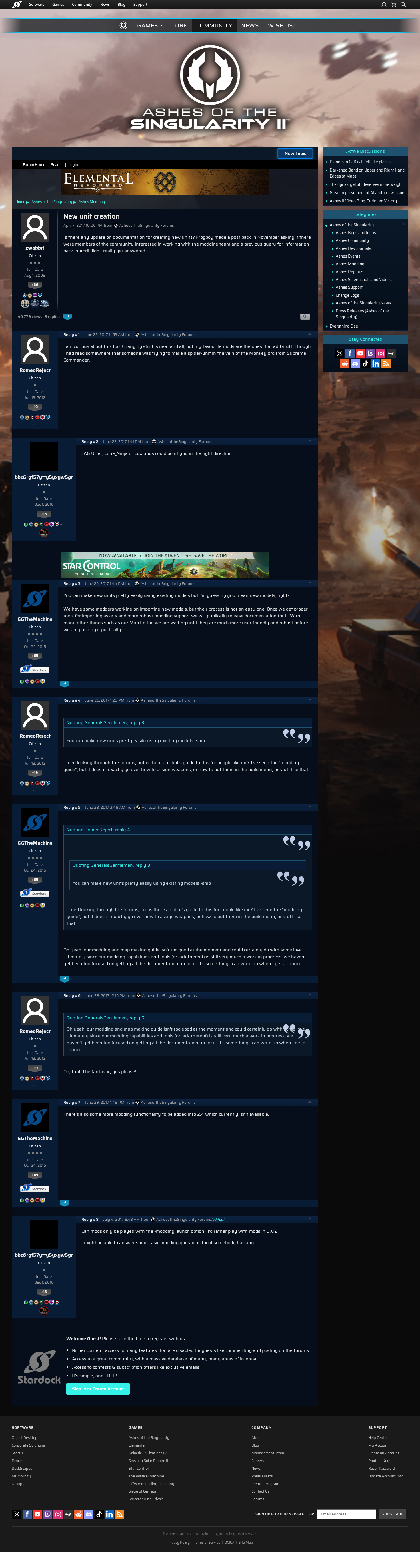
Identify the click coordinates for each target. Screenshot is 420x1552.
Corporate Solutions (28, 1445)
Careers (257, 1461)
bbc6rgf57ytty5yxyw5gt (44, 477)
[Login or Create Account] (384, 4)
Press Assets (262, 1476)
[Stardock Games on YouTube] (360, 353)
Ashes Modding (92, 201)
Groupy (18, 1484)
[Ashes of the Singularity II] (210, 86)
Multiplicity (21, 1476)
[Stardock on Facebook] (350, 353)
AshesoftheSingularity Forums (146, 225)
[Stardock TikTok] (365, 363)
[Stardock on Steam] (391, 353)
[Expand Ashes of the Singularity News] (333, 303)
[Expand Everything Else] (327, 326)
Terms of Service (207, 1542)
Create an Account (383, 1453)
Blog (121, 4)
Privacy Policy (178, 1542)
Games (58, 4)
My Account (378, 1445)
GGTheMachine (35, 619)
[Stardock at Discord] (355, 363)
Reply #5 (71, 807)
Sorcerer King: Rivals (146, 1499)
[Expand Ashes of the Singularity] (326, 226)
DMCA (229, 1542)
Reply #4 (72, 700)
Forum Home (34, 165)
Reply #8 (90, 1219)
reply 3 (136, 722)
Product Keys (379, 1461)
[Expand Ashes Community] (333, 241)
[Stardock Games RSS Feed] (386, 363)
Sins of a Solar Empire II (148, 1461)
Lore (179, 25)
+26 (35, 285)
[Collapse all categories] (403, 224)
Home (20, 201)
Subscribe (392, 1514)
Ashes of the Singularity (51, 201)
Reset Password (381, 1468)
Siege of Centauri (143, 1491)
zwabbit (34, 248)
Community (82, 4)
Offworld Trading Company (151, 1484)
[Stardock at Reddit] (345, 363)
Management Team (267, 1453)
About (256, 1438)
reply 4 (122, 829)
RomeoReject (35, 370)
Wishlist (282, 25)
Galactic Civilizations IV (148, 1453)
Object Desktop (24, 1438)
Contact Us (260, 1491)
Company (261, 1428)
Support (140, 4)
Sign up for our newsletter (284, 1514)
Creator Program (265, 1484)
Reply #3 (71, 584)
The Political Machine (146, 1476)
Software (36, 4)
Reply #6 (72, 996)
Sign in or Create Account (98, 1388)
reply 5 (136, 1017)
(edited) (217, 1219)
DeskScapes (22, 1468)
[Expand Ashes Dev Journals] (333, 249)
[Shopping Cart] (393, 4)
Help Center (378, 1438)
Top (310, 335)
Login (73, 165)
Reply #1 (71, 335)
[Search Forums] (403, 4)
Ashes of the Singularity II (151, 1438)
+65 (35, 656)
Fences (17, 1461)
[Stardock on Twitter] (340, 353)
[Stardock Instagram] (381, 353)
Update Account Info (385, 1476)
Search (57, 165)
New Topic (295, 153)
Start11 (17, 1453)
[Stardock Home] (17, 4)
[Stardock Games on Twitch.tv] (370, 353)
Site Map (246, 1542)
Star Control (139, 1468)
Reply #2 (89, 442)
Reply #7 (71, 1102)
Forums (257, 1499)
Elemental (137, 1445)
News (105, 4)
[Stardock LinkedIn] (376, 363)
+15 (44, 514)
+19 (35, 407)
